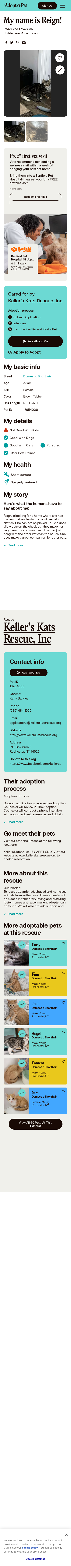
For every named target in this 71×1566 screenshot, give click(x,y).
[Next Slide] (63, 83)
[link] (6, 42)
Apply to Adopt (27, 352)
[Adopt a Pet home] (16, 5)
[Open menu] (62, 5)
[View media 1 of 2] (14, 131)
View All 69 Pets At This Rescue (35, 1124)
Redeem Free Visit (35, 196)
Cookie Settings (35, 1559)
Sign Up (47, 5)
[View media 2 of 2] (37, 131)
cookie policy (30, 1547)
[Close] (66, 1535)
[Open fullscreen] (60, 69)
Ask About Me (38, 341)
